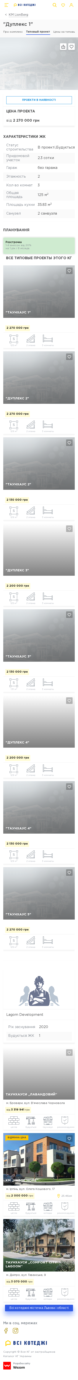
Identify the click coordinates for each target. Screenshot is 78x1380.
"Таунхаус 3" (18, 656)
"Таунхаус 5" (18, 914)
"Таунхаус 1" (18, 312)
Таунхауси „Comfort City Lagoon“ (31, 1264)
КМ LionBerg (18, 15)
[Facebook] (6, 1330)
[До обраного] (71, 46)
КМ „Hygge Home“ (22, 1180)
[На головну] (24, 5)
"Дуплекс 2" (17, 398)
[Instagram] (15, 1330)
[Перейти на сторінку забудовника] (39, 1005)
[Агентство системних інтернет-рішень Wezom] (16, 1366)
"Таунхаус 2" (18, 484)
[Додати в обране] (69, 271)
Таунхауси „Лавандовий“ (31, 1094)
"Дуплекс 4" (17, 742)
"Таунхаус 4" (18, 828)
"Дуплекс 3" (17, 570)
